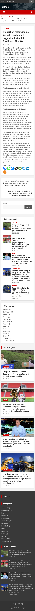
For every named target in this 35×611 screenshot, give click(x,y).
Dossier (5, 317)
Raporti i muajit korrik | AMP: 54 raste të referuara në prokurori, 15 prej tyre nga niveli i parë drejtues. (21, 292)
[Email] (20, 168)
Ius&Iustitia (16, 268)
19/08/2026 (16, 265)
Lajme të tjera (9, 347)
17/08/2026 (16, 283)
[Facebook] (5, 168)
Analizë (14, 253)
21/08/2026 (16, 250)
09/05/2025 (6, 45)
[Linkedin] (27, 168)
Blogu (5, 6)
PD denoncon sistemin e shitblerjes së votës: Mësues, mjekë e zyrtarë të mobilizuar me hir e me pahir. (18, 193)
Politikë (6, 28)
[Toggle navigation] (4, 12)
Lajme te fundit (11, 219)
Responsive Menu (31, 1)
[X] (16, 168)
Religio (5, 334)
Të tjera (15, 286)
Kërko (5, 203)
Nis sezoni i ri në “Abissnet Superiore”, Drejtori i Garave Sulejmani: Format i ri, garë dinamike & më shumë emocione (20, 243)
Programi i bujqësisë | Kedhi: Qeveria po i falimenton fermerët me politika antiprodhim (21, 228)
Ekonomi (5, 319)
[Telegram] (23, 168)
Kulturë (5, 324)
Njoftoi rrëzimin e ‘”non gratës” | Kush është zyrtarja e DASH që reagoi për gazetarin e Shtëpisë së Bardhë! (17, 183)
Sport (14, 236)
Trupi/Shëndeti (7, 341)
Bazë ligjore (6, 312)
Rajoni (5, 331)
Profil (4, 329)
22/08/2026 (16, 233)
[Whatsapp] (8, 168)
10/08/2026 (16, 298)
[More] (5, 172)
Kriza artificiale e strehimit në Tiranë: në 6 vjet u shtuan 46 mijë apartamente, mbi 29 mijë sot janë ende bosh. (22, 259)
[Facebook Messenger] (12, 168)
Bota (4, 314)
